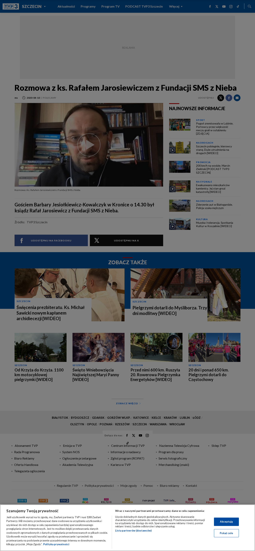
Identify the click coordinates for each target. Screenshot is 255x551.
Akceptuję (226, 521)
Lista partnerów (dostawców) (133, 530)
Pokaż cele (226, 532)
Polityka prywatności (56, 544)
